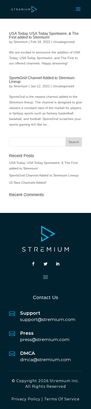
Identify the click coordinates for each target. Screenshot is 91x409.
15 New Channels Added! (27, 182)
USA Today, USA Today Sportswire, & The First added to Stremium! (44, 35)
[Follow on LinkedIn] (57, 264)
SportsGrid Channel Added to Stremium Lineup (41, 80)
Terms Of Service (62, 399)
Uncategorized (64, 42)
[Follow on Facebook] (33, 264)
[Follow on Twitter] (45, 264)
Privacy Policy (25, 399)
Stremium (21, 42)
